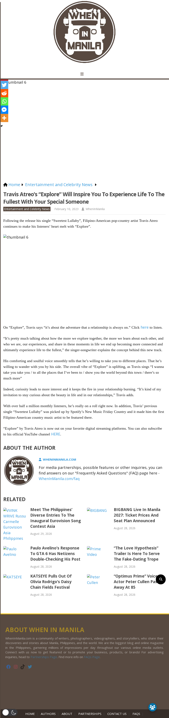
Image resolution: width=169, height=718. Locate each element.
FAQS (136, 714)
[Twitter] (4, 85)
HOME (30, 714)
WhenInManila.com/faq (59, 478)
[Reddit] (4, 93)
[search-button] (161, 579)
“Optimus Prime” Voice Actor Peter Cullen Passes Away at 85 (139, 581)
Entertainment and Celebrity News (27, 209)
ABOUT (67, 714)
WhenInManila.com (59, 459)
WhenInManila (95, 209)
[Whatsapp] (4, 101)
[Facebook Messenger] (4, 110)
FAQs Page (92, 657)
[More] (4, 118)
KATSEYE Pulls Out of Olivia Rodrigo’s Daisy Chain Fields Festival (51, 581)
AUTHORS (48, 714)
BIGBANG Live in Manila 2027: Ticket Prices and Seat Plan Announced (137, 515)
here (145, 327)
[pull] (84, 74)
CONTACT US (117, 714)
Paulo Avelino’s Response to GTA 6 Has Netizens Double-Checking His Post (55, 553)
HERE (55, 434)
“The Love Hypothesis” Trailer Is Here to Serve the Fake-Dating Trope (137, 553)
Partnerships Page (44, 657)
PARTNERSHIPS (90, 714)
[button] (10, 712)
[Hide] (1, 126)
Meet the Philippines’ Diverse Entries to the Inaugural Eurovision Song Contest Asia (55, 518)
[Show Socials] (152, 707)
